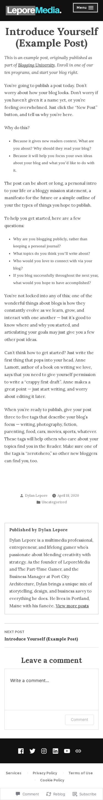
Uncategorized (54, 502)
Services (13, 773)
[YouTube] (67, 751)
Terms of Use (80, 773)
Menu (86, 8)
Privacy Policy (45, 773)
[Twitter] (32, 751)
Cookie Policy (52, 780)
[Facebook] (22, 751)
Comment (79, 719)
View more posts (72, 605)
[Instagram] (44, 751)
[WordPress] (77, 751)
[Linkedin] (55, 751)
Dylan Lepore (36, 495)
